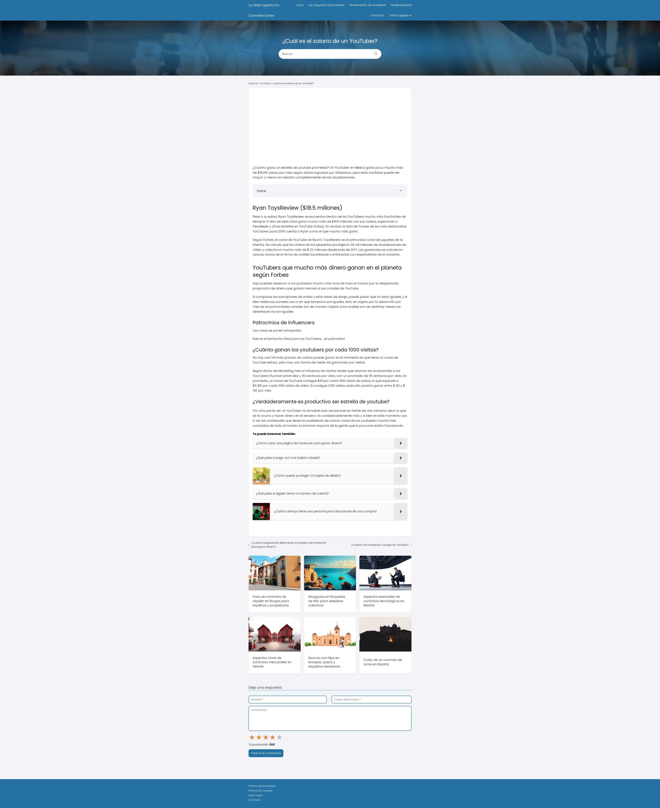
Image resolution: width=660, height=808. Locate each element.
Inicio (300, 5)
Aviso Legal (255, 795)
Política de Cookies (260, 790)
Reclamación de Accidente (367, 5)
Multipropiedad (401, 5)
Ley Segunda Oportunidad (326, 5)
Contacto (377, 15)
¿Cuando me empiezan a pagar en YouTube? (380, 545)
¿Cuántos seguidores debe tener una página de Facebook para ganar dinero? (288, 544)
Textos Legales (399, 15)
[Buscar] (374, 52)
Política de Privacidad (262, 786)
